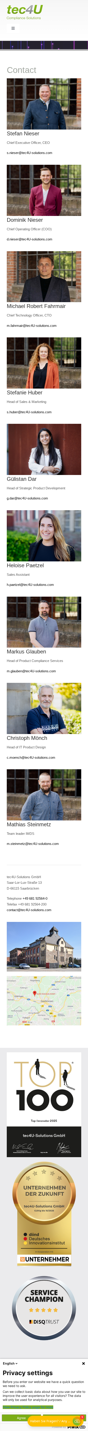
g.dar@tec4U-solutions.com (27, 498)
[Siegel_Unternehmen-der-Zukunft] (44, 1163)
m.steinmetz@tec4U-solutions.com (33, 844)
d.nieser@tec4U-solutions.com (29, 239)
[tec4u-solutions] (44, 923)
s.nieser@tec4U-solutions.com (29, 153)
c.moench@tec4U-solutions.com (31, 757)
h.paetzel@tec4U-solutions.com (30, 585)
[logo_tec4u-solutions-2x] (25, 7)
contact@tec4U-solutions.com (29, 910)
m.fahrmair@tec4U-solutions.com (32, 326)
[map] (44, 978)
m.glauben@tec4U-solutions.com (31, 671)
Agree (21, 1418)
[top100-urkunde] (44, 1054)
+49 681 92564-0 (35, 898)
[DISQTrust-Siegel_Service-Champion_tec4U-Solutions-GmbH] (44, 1273)
